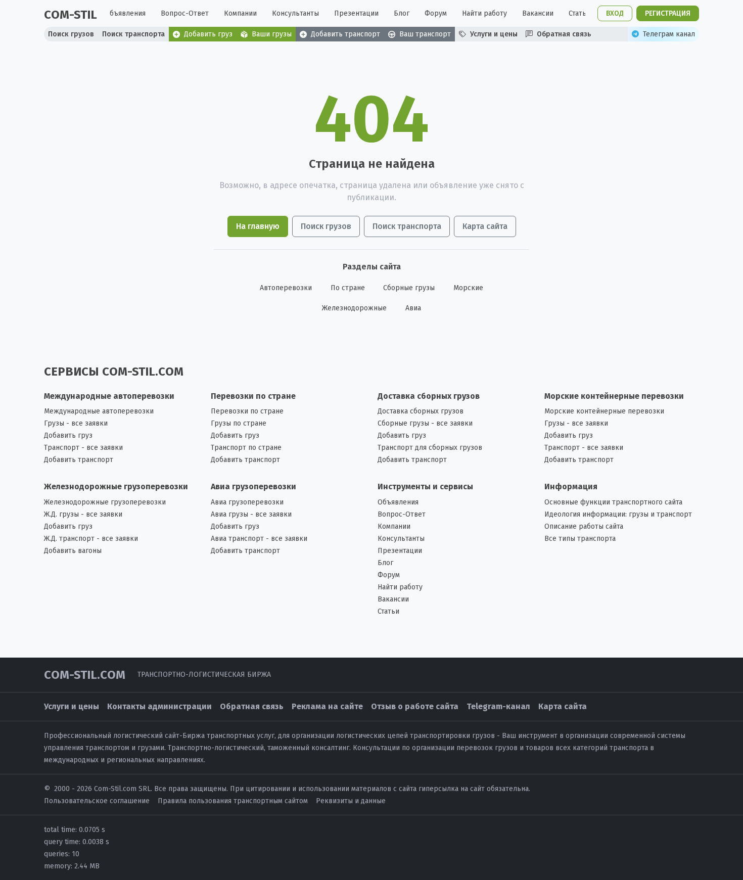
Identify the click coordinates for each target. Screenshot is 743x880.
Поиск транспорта (407, 226)
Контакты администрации (159, 706)
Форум (436, 13)
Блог (401, 13)
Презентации (356, 13)
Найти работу (484, 13)
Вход (615, 13)
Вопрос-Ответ (185, 13)
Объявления (125, 13)
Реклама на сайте (327, 706)
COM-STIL (70, 15)
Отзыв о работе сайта (414, 706)
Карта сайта (484, 226)
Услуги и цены (71, 706)
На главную (258, 226)
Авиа (413, 308)
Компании (240, 13)
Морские (468, 288)
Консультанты (295, 13)
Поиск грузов (326, 226)
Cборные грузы (409, 288)
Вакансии (537, 13)
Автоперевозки (286, 288)
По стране (348, 288)
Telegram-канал (498, 706)
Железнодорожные (354, 308)
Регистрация (667, 13)
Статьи (579, 13)
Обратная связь (252, 706)
